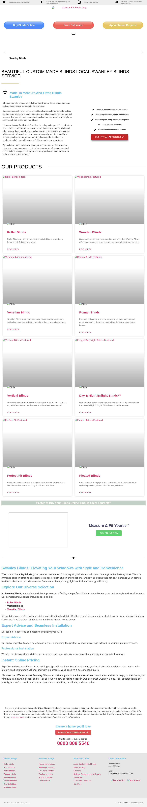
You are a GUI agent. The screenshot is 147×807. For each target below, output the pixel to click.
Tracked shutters (46, 774)
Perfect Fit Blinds (19, 475)
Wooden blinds (10, 774)
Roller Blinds (16, 232)
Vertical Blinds (17, 395)
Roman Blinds (89, 312)
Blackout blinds (10, 787)
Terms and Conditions (83, 781)
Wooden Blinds (90, 232)
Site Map (77, 784)
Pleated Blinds (89, 475)
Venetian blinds (10, 777)
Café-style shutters (46, 771)
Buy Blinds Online (24, 25)
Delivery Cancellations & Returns (87, 774)
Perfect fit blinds (10, 781)
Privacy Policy (80, 767)
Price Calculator (73, 25)
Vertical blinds (9, 771)
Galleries (77, 771)
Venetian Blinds (18, 312)
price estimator (17, 717)
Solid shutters (44, 781)
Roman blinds (9, 767)
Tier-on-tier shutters (47, 764)
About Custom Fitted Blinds (85, 764)
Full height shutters (47, 767)
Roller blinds (9, 764)
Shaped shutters (45, 777)
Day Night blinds (10, 784)
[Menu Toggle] (73, 33)
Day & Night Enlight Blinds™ (100, 395)
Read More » (13, 249)
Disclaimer (78, 777)
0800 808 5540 (73, 743)
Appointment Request (123, 25)
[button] (4, 52)
